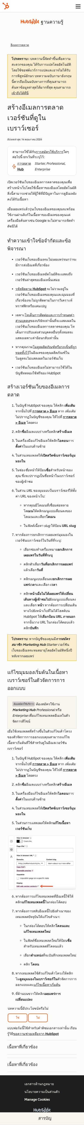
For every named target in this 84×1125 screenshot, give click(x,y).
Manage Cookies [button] (37, 1099)
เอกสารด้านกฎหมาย (39, 1084)
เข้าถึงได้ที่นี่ (20, 93)
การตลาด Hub (24, 166)
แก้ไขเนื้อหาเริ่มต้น (47, 985)
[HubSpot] (5, 6)
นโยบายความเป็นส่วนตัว (42, 1092)
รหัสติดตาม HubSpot (30, 289)
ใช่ (17, 1017)
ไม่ (38, 1017)
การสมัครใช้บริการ (49, 152)
